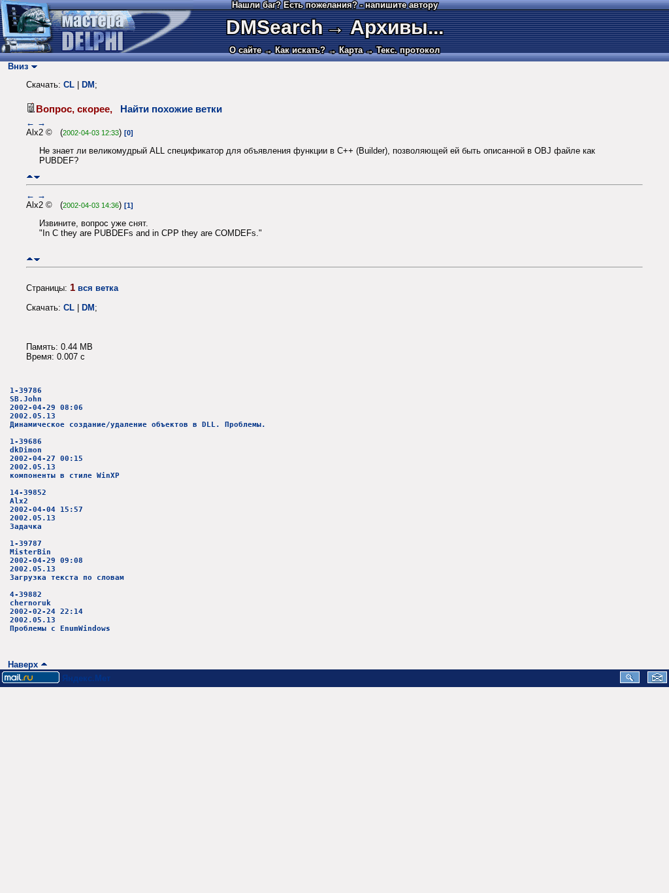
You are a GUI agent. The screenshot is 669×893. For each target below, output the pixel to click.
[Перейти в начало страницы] (29, 177)
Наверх (20, 664)
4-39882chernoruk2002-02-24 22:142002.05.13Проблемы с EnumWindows (60, 611)
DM (88, 85)
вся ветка (98, 288)
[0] (128, 133)
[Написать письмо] (657, 680)
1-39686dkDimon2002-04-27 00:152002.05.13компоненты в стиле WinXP (65, 458)
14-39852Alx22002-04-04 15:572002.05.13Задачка (46, 509)
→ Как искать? (294, 50)
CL (68, 85)
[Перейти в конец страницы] (37, 177)
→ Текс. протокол (402, 50)
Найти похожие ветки (171, 109)
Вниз (15, 66)
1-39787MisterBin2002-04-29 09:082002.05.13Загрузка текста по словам (67, 560)
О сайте (245, 50)
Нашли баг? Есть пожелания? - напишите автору (335, 5)
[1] (128, 205)
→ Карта (345, 50)
